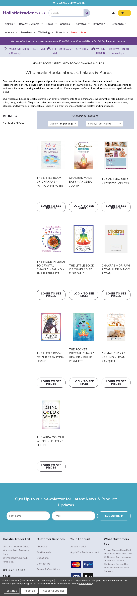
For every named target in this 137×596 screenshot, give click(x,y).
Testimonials (44, 552)
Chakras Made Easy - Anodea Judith (80, 182)
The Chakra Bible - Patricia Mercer (115, 181)
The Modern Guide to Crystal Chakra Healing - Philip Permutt (51, 267)
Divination (99, 24)
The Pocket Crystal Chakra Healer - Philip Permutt (82, 355)
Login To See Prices (51, 207)
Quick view (51, 155)
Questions (43, 558)
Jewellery (26, 32)
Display (54, 123)
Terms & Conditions (48, 569)
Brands (60, 32)
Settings (12, 590)
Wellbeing (44, 32)
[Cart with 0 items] (124, 13)
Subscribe (112, 515)
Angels (9, 24)
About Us (42, 546)
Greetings (118, 24)
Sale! (83, 32)
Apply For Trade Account (84, 552)
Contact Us (43, 563)
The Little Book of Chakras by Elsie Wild (81, 269)
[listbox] (68, 123)
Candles (65, 24)
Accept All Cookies (53, 590)
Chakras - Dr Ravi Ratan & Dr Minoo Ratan (116, 269)
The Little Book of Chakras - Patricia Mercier (50, 182)
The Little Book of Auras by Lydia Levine (50, 357)
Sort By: (92, 123)
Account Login (78, 546)
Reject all (29, 590)
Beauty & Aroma (29, 24)
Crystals (81, 24)
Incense (9, 32)
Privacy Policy (86, 583)
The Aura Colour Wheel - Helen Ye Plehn (50, 441)
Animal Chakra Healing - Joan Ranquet (113, 357)
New (74, 32)
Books (49, 24)
